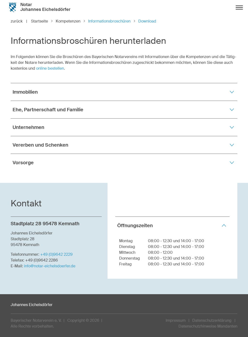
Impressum (176, 320)
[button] (124, 92)
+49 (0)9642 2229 (56, 254)
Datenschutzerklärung (212, 320)
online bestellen (50, 68)
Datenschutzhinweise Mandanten (207, 326)
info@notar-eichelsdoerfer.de (49, 266)
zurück (19, 21)
